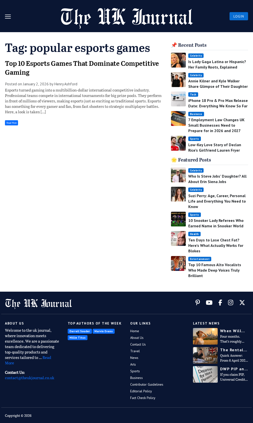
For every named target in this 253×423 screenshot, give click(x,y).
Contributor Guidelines (146, 384)
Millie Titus (77, 337)
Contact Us (138, 344)
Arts (133, 364)
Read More (11, 122)
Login (238, 16)
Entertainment (200, 259)
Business (196, 114)
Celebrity (196, 55)
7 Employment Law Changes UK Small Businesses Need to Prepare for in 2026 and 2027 (216, 125)
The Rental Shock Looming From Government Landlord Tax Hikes (234, 349)
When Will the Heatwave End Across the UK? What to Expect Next (233, 330)
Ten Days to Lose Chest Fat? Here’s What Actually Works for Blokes (215, 245)
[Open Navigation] (10, 16)
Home (134, 331)
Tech (193, 94)
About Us (137, 337)
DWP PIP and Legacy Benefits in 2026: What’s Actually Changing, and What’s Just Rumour (234, 369)
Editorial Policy (141, 391)
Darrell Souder (79, 331)
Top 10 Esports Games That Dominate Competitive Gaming (82, 68)
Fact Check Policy (142, 398)
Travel (135, 351)
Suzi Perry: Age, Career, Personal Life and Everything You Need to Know (217, 201)
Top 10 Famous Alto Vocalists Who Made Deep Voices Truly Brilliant (214, 270)
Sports (194, 139)
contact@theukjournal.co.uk (29, 378)
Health (194, 234)
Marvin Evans (103, 331)
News (134, 357)
